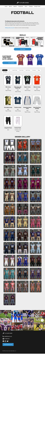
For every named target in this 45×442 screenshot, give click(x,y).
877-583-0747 (7, 338)
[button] (10, 6)
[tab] (4, 70)
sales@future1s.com (8, 336)
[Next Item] (42, 320)
